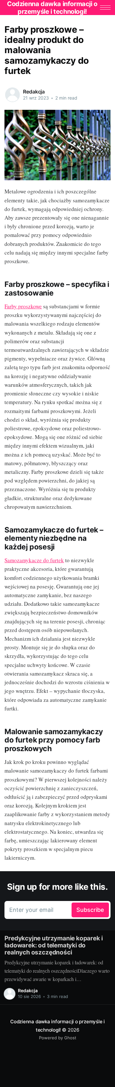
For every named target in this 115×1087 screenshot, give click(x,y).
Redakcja (34, 91)
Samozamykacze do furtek (34, 560)
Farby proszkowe (23, 306)
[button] (105, 7)
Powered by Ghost (57, 1037)
